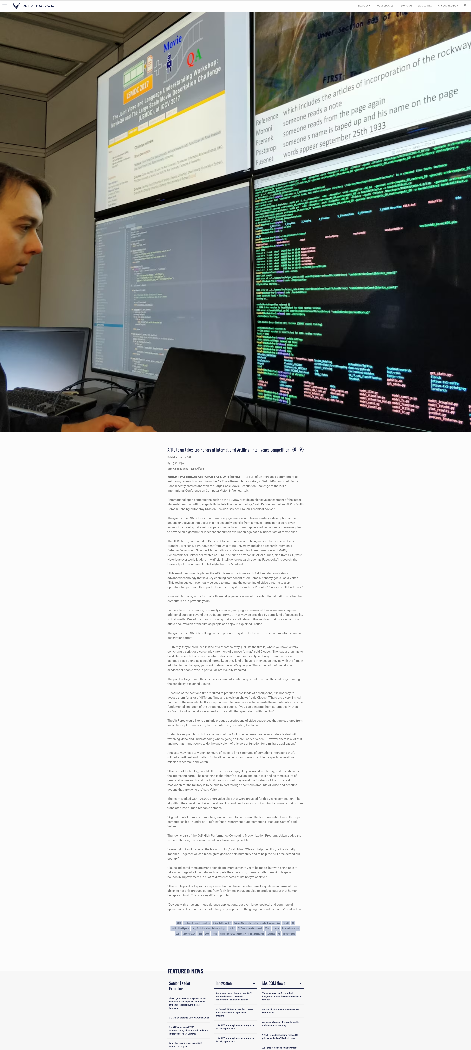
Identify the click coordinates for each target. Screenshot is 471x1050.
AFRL (179, 923)
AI (293, 923)
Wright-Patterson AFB (222, 923)
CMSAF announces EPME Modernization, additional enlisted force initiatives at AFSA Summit (188, 1030)
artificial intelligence (180, 928)
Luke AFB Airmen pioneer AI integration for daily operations (235, 1027)
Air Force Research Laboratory (197, 923)
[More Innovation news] (254, 983)
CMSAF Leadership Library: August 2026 (189, 1018)
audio (214, 933)
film (200, 933)
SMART (286, 923)
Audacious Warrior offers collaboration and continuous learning (281, 1024)
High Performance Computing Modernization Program (242, 933)
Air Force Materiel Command (250, 928)
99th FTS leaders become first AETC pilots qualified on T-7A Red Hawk (280, 1036)
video (207, 933)
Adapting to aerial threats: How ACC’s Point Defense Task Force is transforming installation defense (234, 996)
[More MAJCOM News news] (300, 983)
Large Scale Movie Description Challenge (208, 928)
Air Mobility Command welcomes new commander (281, 1011)
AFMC (267, 928)
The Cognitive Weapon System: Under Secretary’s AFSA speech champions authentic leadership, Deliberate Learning (187, 1003)
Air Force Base (289, 933)
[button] (4, 6)
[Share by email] (301, 449)
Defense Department (290, 928)
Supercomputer (189, 933)
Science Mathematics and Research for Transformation (257, 923)
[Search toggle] (465, 5)
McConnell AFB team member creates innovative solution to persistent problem (234, 1012)
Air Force (271, 933)
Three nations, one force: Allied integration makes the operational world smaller (281, 996)
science (276, 928)
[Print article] (294, 449)
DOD (177, 933)
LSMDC (232, 928)
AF (279, 933)
